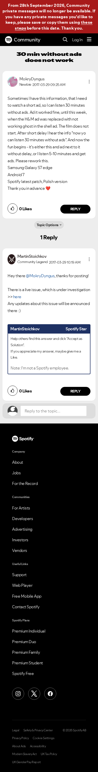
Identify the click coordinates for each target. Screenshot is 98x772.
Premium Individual (28, 631)
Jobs (16, 473)
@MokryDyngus (40, 275)
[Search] (65, 40)
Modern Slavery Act (24, 754)
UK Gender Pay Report (26, 762)
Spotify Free (23, 673)
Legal (15, 730)
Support (19, 574)
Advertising (22, 529)
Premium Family (26, 652)
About (17, 462)
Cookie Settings (44, 738)
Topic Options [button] (48, 224)
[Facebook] (50, 694)
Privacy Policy (20, 738)
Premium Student (27, 663)
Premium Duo (24, 641)
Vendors (19, 550)
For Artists (21, 508)
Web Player (22, 585)
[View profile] (13, 81)
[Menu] (89, 40)
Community (27, 39)
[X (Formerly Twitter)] (34, 694)
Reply (75, 209)
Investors (20, 540)
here (17, 296)
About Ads (19, 746)
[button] (89, 81)
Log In (77, 39)
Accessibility (38, 746)
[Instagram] (18, 694)
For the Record (25, 483)
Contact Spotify (26, 607)
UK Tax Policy (49, 754)
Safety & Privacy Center (38, 730)
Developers (22, 518)
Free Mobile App (26, 596)
